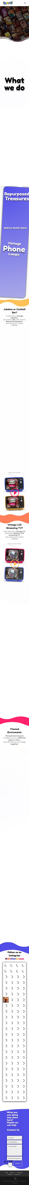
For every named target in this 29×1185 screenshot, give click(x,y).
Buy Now (12, 287)
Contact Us (17, 1174)
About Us (12, 1172)
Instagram (9, 1174)
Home (6, 1172)
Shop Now (15, 235)
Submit (17, 1163)
